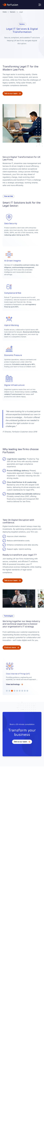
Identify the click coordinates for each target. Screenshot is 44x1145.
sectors (12, 12)
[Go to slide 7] (22, 691)
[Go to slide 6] (20, 691)
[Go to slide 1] (7, 691)
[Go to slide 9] (27, 691)
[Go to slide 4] (14, 691)
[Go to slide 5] (17, 691)
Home (5, 12)
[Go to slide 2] (9, 691)
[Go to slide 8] (25, 691)
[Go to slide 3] (12, 691)
